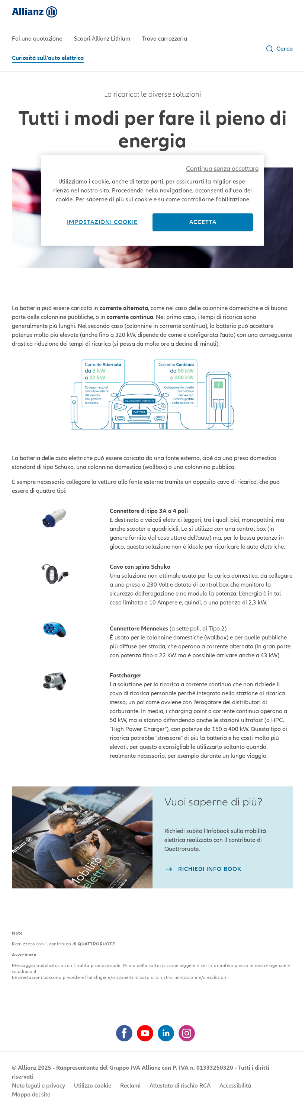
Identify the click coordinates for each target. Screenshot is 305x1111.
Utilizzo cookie (92, 1085)
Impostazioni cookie (102, 222)
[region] (152, 200)
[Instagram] (184, 1030)
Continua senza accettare (222, 169)
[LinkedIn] (163, 1030)
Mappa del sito (31, 1094)
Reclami (130, 1085)
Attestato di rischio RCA (180, 1085)
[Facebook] (121, 1030)
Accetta (202, 222)
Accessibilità (235, 1085)
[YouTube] (142, 1030)
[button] (279, 48)
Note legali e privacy (38, 1085)
